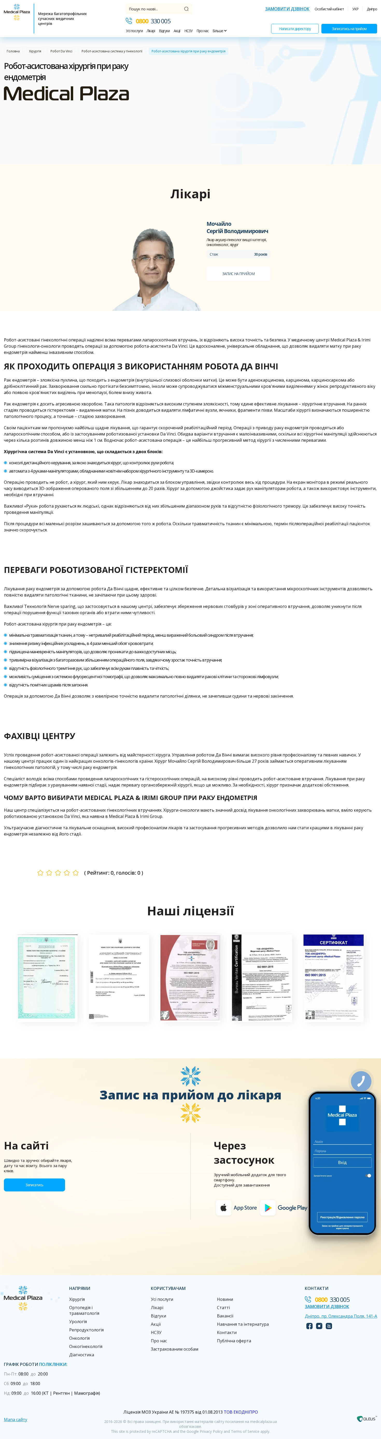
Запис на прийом (238, 273)
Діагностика (81, 1355)
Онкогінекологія (85, 1346)
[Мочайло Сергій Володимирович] (156, 265)
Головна (13, 51)
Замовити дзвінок (287, 9)
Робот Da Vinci (61, 51)
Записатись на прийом (349, 28)
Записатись (34, 1184)
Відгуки (164, 30)
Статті (223, 1307)
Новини (225, 1299)
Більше (218, 30)
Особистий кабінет (329, 8)
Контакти (227, 1332)
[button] (47, 978)
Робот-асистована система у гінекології (112, 51)
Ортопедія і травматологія (84, 1310)
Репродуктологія (86, 1330)
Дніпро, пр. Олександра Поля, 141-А (341, 1316)
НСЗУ (188, 30)
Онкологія (79, 1338)
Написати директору (295, 28)
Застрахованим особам (174, 1349)
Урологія (78, 1321)
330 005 (153, 21)
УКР (355, 8)
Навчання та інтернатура (243, 1324)
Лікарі (151, 30)
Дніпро (372, 8)
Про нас (202, 30)
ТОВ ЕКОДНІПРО (241, 1412)
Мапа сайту (15, 1419)
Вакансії (225, 1316)
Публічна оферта (234, 1341)
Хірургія (35, 51)
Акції (177, 30)
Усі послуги (134, 30)
